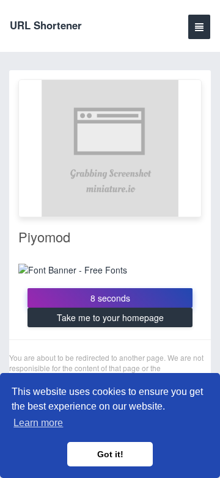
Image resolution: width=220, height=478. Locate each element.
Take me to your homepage (110, 317)
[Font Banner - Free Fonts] (72, 269)
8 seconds (110, 298)
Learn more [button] (38, 423)
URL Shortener (46, 25)
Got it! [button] (110, 454)
